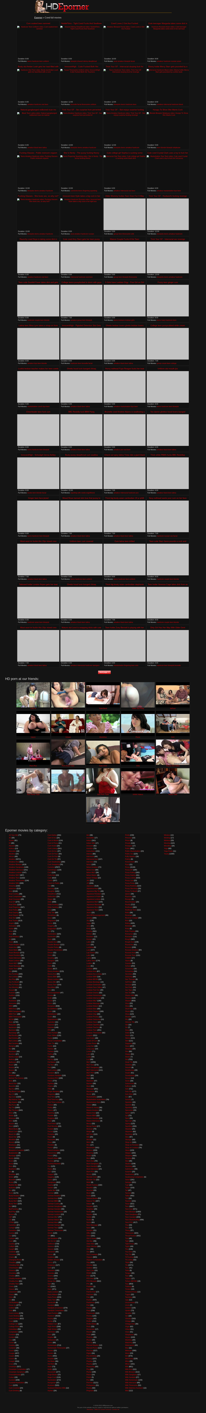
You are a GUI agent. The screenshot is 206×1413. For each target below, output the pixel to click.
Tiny (126, 1249)
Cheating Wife (14, 1265)
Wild (127, 1391)
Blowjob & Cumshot (16, 1150)
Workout (167, 840)
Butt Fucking (13, 1209)
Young (166, 854)
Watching (128, 1343)
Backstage (13, 1033)
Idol (87, 835)
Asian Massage (15, 966)
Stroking (128, 1158)
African (11, 856)
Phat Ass (89, 1337)
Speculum (129, 1110)
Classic (11, 1289)
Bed (10, 1073)
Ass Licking (13, 977)
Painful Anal (91, 1292)
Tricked (128, 1289)
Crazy (11, 1364)
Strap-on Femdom (132, 1145)
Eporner (38, 17)
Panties (89, 1300)
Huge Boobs (52, 1375)
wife (132, 234)
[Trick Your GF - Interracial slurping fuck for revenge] (125, 85)
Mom (88, 1158)
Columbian (13, 1329)
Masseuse (90, 1092)
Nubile (89, 1217)
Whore (127, 1364)
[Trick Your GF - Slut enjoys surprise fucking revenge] (125, 128)
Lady (88, 950)
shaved (80, 61)
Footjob (50, 1129)
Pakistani (89, 1294)
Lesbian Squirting (93, 1025)
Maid (88, 1078)
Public (127, 848)
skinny (85, 61)
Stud (127, 1161)
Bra (10, 1172)
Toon (127, 1276)
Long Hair (90, 1046)
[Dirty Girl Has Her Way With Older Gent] (168, 646)
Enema (50, 995)
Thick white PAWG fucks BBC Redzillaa (168, 455)
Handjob (51, 1305)
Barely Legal (13, 1057)
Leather (89, 963)
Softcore (128, 1086)
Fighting (51, 1083)
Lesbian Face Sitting (94, 987)
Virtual (127, 1329)
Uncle (127, 1305)
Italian (88, 864)
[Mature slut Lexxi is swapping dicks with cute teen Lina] (81, 646)
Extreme (51, 1027)
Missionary (90, 1148)
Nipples (89, 1214)
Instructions (90, 851)
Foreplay (51, 1134)
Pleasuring (90, 1367)
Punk (127, 864)
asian (179, 61)
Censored (12, 1254)
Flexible (51, 1116)
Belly (11, 1081)
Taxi (126, 1198)
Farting (50, 1054)
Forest (50, 1137)
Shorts (127, 1011)
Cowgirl (12, 1361)
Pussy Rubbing (131, 886)
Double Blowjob (54, 945)
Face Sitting (52, 1035)
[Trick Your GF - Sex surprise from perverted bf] (81, 128)
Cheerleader (13, 1268)
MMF (88, 1075)
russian (174, 61)
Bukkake (12, 1188)
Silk (126, 1025)
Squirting (128, 1126)
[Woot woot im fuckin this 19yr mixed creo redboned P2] (38, 646)
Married (89, 1083)
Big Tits (11, 1108)
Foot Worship (53, 1126)
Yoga (166, 848)
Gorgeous (51, 1265)
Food (50, 1121)
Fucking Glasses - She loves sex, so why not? (38, 196)
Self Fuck (128, 982)
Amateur (12, 859)
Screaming (129, 971)
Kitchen (89, 934)
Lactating (89, 947)
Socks (127, 1081)
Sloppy (127, 1054)
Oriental (89, 1265)
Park (88, 1305)
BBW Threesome (15, 1017)
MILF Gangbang (92, 1067)
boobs (29, 493)
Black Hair (13, 1137)
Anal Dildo (13, 905)
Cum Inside (52, 846)
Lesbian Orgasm (92, 1011)
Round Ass (129, 945)
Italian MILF (90, 872)
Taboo (127, 1188)
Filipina (50, 1086)
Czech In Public (54, 883)
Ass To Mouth (14, 982)
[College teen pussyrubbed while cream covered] (168, 344)
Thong (127, 1230)
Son (126, 1097)
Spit (126, 1116)
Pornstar (89, 1383)
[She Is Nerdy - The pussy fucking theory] (81, 171)
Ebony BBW (52, 977)
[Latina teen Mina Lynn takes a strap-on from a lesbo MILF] (38, 344)
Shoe (127, 1003)
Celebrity (12, 1252)
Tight (127, 1241)
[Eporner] (62, 6)
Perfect (89, 1321)
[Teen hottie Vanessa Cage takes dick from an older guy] (168, 603)
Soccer (127, 1078)
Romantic (128, 937)
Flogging (51, 1118)
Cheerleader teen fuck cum (38, 412)
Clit (10, 1300)
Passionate (90, 1313)
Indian (88, 840)
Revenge (128, 915)
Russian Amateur (131, 950)
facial (133, 61)
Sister (127, 1033)
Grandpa (51, 1273)
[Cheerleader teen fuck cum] (38, 430)
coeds (83, 493)
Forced (50, 1132)
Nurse (88, 1222)
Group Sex (52, 1281)
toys (175, 191)
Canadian (12, 1230)
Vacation (128, 1313)
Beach (11, 1065)
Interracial (90, 856)
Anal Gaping (13, 913)
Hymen (50, 1391)
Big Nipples (13, 1102)
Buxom (11, 1214)
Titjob (127, 1262)
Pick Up (89, 1343)
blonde (163, 148)
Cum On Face (53, 854)
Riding (127, 923)
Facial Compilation (55, 1041)
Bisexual (12, 1118)
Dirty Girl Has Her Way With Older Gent (167, 627)
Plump (88, 1372)
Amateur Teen (14, 878)
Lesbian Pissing (92, 1017)
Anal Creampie (14, 899)
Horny (50, 1356)
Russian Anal (130, 953)
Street (127, 1150)
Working (167, 838)
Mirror (88, 1142)
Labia (88, 942)
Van (126, 1316)
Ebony (50, 969)
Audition (12, 995)
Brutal (11, 1182)
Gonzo (50, 1262)
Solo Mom (129, 1094)
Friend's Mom (53, 1158)
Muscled (89, 1190)
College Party (14, 1327)
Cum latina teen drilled (125, 541)
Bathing (12, 1059)
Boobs (11, 1158)
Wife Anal (128, 1369)
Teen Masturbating (132, 1220)
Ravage (128, 899)
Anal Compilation (15, 897)
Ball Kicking (13, 1038)
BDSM (11, 1019)
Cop (10, 1340)
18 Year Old (13, 835)
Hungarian (52, 1383)
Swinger (128, 1182)
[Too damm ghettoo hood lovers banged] (168, 430)
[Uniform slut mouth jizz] (168, 387)
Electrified (51, 987)
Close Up (12, 1305)
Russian (128, 947)
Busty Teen (13, 1204)
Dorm (50, 939)
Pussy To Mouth (131, 891)
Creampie (12, 1367)
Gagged (51, 1174)
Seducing (128, 977)
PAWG (88, 1273)
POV (88, 1276)
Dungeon (51, 961)
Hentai (50, 1321)
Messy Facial (91, 1126)
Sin (126, 1027)
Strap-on (128, 1142)
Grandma (51, 1270)
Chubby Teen (14, 1284)
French (50, 1148)
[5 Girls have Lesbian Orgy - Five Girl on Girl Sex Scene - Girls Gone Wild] (125, 300)
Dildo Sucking (53, 907)
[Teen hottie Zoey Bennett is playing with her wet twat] (125, 646)
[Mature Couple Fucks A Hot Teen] (125, 257)
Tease (127, 1204)
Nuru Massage (92, 1225)
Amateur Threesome (16, 881)
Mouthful (89, 1188)
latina (44, 148)
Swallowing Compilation (134, 1177)
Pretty (127, 835)
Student (128, 1164)
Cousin (11, 1359)
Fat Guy (51, 1059)
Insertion (89, 848)
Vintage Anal (130, 1324)
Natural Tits (90, 1201)
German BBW (53, 1201)
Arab (10, 934)
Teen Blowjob (130, 1212)
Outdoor (89, 1268)
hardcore (35, 61)
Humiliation (52, 1380)
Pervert (89, 1332)
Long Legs (90, 1049)
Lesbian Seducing (93, 1019)
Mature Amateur (92, 1110)
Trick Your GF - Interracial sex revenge (168, 239)
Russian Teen (130, 955)
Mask (88, 1086)
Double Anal (52, 942)
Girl (49, 1236)
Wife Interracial (130, 1383)
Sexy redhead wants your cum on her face (168, 498)
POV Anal (90, 1278)
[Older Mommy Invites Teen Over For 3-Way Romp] (125, 214)
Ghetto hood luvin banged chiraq (81, 368)
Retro (127, 913)
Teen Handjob (130, 1217)
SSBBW (128, 958)
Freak (50, 1142)
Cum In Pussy (53, 843)
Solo (127, 1089)
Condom (12, 1335)
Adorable (12, 851)
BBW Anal (12, 1009)
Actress (11, 848)
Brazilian (12, 1174)
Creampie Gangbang (17, 1372)
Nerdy (88, 1212)
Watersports (129, 1345)
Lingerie (89, 1035)
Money (89, 1174)
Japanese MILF (92, 902)
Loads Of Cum (91, 1041)
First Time (51, 1097)
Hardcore (51, 1316)
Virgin (127, 1327)
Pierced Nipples (92, 1345)
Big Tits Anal (13, 1110)
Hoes (50, 1335)
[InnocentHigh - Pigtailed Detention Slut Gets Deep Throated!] (81, 344)
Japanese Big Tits (93, 891)
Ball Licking (13, 1041)
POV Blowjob (91, 1281)
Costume (12, 1348)
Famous (51, 1049)
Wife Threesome (131, 1385)
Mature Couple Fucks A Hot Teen (124, 239)
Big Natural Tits (14, 1100)
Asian (11, 942)
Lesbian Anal (91, 971)
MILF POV (90, 1073)
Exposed (51, 1025)
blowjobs (117, 104)
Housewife (52, 1372)
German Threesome (55, 1230)
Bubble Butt (13, 1185)
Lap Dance (90, 953)
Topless (128, 1278)
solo (136, 665)
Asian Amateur (14, 945)
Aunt (10, 998)
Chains (11, 1257)
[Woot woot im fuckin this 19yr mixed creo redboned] (38, 559)
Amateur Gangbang (16, 867)
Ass (10, 971)
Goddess (51, 1257)
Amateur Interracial (16, 870)
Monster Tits (91, 1180)
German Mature (54, 1220)
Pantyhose (90, 1302)
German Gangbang (55, 1206)
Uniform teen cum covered (81, 541)
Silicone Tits (129, 1022)
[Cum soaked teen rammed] (38, 41)
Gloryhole (51, 1252)
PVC (88, 1284)
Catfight (12, 1246)
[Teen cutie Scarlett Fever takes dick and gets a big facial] (38, 300)
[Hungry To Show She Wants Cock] (168, 128)
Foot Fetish (52, 1124)
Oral (88, 1252)
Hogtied (51, 1337)
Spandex (128, 1102)
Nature (89, 1204)
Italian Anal (90, 870)
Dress (50, 955)
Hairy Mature (52, 1294)
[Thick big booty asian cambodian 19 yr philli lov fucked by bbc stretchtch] (125, 516)
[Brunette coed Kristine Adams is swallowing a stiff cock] (125, 430)
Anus (11, 931)
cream (164, 363)
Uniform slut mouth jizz (168, 368)
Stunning (128, 1166)
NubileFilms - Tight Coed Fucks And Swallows (81, 23)
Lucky (88, 1057)
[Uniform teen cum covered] (81, 559)
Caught (11, 1249)
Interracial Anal (92, 859)
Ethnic (50, 1003)
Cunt (49, 872)
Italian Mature (91, 875)
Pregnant (89, 1391)
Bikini (11, 1113)
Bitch (11, 1121)
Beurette (12, 1086)
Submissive (129, 1169)
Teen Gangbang (131, 1214)
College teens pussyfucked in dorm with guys (81, 282)
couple (37, 320)
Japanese (90, 886)
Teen (127, 1206)
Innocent (89, 846)
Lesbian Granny (92, 993)
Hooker (50, 1351)
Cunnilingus (52, 870)
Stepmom (128, 1132)
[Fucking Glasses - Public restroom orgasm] (38, 171)
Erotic (50, 998)
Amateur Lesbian (15, 872)
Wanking (128, 1340)
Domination (52, 934)
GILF (49, 1172)
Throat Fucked (130, 1236)
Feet (49, 1067)
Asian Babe (13, 950)
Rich (127, 921)
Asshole (12, 993)
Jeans (88, 913)
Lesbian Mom (91, 1009)
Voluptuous (129, 1335)
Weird (127, 1353)
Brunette (12, 1180)
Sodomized (129, 1083)
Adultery (12, 854)
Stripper (128, 1153)
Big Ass (11, 1089)
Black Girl (12, 1134)
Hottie (50, 1369)
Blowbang (13, 1145)
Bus (10, 1190)
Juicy (88, 926)
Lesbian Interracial (93, 998)
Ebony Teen (52, 985)
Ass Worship (13, 987)
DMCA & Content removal (102, 1409)
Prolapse (128, 846)
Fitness (50, 1110)
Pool (88, 1380)
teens (29, 61)
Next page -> (104, 672)
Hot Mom (51, 1364)
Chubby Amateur (15, 1278)
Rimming (128, 926)
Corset (11, 1343)
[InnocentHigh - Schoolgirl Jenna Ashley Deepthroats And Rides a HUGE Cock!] (38, 473)
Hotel (50, 1367)
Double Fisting (53, 947)
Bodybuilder (13, 1153)
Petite (88, 1335)
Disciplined (52, 915)
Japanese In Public (93, 897)
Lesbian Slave (91, 1022)
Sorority (128, 1100)
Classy (11, 1294)
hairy (163, 320)
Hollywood (52, 1340)
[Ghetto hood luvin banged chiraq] (81, 387)
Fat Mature (52, 1062)
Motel (88, 1182)
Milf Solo (89, 1134)
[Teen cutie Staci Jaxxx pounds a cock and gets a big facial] (168, 559)
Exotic (50, 1017)
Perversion (90, 1329)
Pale (88, 1297)
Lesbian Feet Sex (93, 990)
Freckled (51, 1145)
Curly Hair (51, 875)
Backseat (12, 1030)
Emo (49, 990)
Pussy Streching (131, 889)
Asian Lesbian (14, 961)
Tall (126, 1190)
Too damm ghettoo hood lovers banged (167, 412)
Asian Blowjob (14, 953)
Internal (89, 854)
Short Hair (129, 1009)
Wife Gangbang (131, 1375)
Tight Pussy (129, 1244)
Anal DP (12, 902)
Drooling (51, 958)
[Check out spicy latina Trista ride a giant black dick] (125, 473)
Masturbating (91, 1097)
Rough (127, 939)
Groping (51, 1278)
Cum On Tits (52, 859)
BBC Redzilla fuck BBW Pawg (81, 412)
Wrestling (167, 846)
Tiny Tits (128, 1254)
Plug (88, 1369)
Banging (12, 1046)
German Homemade (55, 1212)
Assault (11, 990)
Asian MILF (13, 963)
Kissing (89, 931)
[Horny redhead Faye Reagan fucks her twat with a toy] (125, 387)
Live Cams (90, 1038)
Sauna (127, 961)
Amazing (12, 886)
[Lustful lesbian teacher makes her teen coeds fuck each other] (38, 387)
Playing (89, 1364)
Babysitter (12, 1025)
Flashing (51, 1113)
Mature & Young (92, 1108)
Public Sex (129, 854)
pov (122, 450)
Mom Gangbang (92, 1164)
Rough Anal (129, 942)
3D (10, 838)
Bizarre (11, 1124)
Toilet (127, 1270)
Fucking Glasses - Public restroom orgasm (38, 153)
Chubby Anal (14, 1281)
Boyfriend (12, 1169)
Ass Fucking (13, 974)
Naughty (89, 1206)
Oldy (88, 1249)
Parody (89, 1308)
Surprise (128, 1172)
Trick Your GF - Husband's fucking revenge (168, 196)
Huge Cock (52, 1377)
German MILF (53, 1217)
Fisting (50, 1108)
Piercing (89, 1351)
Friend (50, 1156)
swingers (96, 665)
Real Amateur (130, 902)
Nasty (88, 1196)
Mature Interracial (93, 1121)
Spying (127, 1124)
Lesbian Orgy (91, 1014)
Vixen (127, 1332)
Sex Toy (128, 993)
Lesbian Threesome (94, 1033)
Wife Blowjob (130, 1372)
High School (52, 1329)
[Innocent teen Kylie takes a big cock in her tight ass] (81, 214)
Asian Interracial (15, 958)
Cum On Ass (52, 851)
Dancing (51, 889)
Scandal (128, 963)
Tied (127, 1238)
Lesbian (89, 969)
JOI (87, 883)
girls (133, 320)
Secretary (128, 974)
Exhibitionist (52, 1014)
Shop (127, 1006)
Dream (50, 953)
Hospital (51, 1359)
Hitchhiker (51, 1332)
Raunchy (128, 897)
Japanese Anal (92, 889)
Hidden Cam (52, 1324)
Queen (127, 894)
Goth (49, 1268)
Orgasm (89, 1257)
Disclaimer (90, 1409)
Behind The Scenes (16, 1078)
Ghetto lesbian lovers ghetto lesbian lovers (124, 325)
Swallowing (129, 1174)
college (173, 363)
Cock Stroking (14, 1316)
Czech (50, 881)
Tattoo (127, 1196)
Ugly (127, 1300)
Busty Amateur (14, 1196)
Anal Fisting (13, 910)
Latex (88, 955)
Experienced (52, 1019)
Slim (127, 1051)
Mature (89, 1105)
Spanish (128, 1105)
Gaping (50, 1185)
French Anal (52, 1153)
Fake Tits (51, 1043)
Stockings (129, 1134)
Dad (49, 886)
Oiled (88, 1236)
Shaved (128, 1001)
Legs (88, 966)
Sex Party (128, 987)
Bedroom (12, 1075)
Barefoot (12, 1054)
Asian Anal (13, 947)
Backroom (13, 1027)
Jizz (87, 921)
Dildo (50, 902)
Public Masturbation (132, 851)
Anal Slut (12, 918)
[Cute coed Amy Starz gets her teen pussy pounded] (81, 257)
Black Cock (13, 1132)
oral (42, 104)
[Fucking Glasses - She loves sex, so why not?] (38, 214)
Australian (13, 1001)
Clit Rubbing (13, 1302)
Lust (88, 1059)
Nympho (89, 1230)
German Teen (53, 1228)
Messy (88, 1124)
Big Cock (12, 1097)
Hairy (50, 1289)
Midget (89, 1132)
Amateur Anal (14, 862)
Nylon (88, 1228)
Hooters (51, 1353)
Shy (126, 1019)
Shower (128, 1017)
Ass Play (12, 979)
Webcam (128, 1351)
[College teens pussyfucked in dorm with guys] (81, 300)
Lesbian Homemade (94, 995)
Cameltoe (12, 1225)
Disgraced (51, 921)
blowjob (74, 61)
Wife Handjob (130, 1377)
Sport (127, 1118)
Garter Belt (52, 1190)
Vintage (128, 1321)
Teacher (128, 1201)
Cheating (12, 1262)
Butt (10, 1206)
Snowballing (130, 1075)
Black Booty (13, 1129)
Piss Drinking (91, 1356)
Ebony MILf (52, 982)
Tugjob (127, 1294)
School (127, 966)
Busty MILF (13, 1201)
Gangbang (52, 1182)
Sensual (128, 985)
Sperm (127, 1113)
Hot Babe (51, 1361)
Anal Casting (14, 894)
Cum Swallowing (54, 862)
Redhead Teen (130, 910)
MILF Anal (90, 1065)
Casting (12, 1244)
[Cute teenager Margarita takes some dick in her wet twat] (168, 41)
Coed (11, 1321)
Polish (88, 1377)
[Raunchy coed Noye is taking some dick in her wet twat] (38, 257)
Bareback (12, 1051)
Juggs (88, 923)
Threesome (129, 1233)
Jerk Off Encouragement (95, 915)
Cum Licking (52, 848)
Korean (89, 939)
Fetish (50, 1081)
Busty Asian (13, 1198)
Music (88, 1193)
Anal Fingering (14, 907)
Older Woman (91, 1246)
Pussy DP (129, 870)
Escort (50, 1001)
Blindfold (12, 1140)
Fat (49, 1057)
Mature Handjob (92, 1118)
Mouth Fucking (92, 1185)
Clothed (12, 1308)
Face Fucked (52, 1033)
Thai (127, 1225)
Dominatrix (52, 937)
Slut (126, 1059)
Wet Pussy (129, 1359)
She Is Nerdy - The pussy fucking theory (81, 153)
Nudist (88, 1220)
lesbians (121, 320)
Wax (127, 1348)
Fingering (51, 1094)
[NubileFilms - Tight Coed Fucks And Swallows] (81, 41)
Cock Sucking (14, 1319)
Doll (49, 931)
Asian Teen (13, 969)
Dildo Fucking (53, 905)
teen (41, 61)
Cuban (11, 1377)
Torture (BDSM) (131, 1281)
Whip (127, 1361)
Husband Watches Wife (56, 1388)
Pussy (127, 867)
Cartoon (12, 1238)
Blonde (11, 1142)
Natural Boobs (91, 1198)
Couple (11, 1356)
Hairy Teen (52, 1300)
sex (171, 536)
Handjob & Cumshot (55, 1308)
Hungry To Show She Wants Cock (168, 110)
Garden (50, 1188)
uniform (46, 61)
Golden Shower (54, 1260)
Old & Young (91, 1238)
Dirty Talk (51, 913)
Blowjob (12, 1148)
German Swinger (54, 1225)
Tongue (128, 1273)
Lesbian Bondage (93, 982)
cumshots (74, 191)
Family (50, 1046)
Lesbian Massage (93, 1003)
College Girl (13, 1324)
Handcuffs (51, 1302)
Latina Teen (90, 961)
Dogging (51, 926)
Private (127, 843)
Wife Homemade (131, 1380)
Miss (88, 1145)
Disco (50, 918)
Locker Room (91, 1043)
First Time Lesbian (55, 1102)
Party (88, 1311)
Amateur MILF (14, 875)
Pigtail (88, 1353)
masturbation (169, 191)
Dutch (50, 963)
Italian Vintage (91, 878)
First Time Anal (53, 1100)
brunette (74, 104)
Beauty (11, 1067)
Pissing (89, 1359)
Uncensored (130, 1302)
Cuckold (12, 1380)
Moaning (89, 1153)
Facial (50, 1038)
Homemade (52, 1345)
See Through (130, 979)
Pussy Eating (130, 872)
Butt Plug (12, 1212)
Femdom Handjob (54, 1075)
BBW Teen (13, 1014)
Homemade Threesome (57, 1348)
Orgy (88, 1262)
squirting (74, 493)
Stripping (128, 1156)
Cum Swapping (53, 864)
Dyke (50, 966)
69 (10, 843)
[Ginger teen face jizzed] (38, 516)
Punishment (129, 862)
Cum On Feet (53, 856)
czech (40, 407)
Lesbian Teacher (92, 1027)
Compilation (13, 1332)
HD (49, 1286)
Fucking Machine (54, 1164)
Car (10, 1236)
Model (88, 1156)
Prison (127, 840)
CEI (10, 1220)
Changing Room (15, 1260)
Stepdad (128, 1129)
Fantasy (51, 1051)
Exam (50, 1011)
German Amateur (54, 1196)
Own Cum (90, 1270)
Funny (50, 1169)
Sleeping (128, 1049)
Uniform (128, 1308)
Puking (127, 859)
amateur (121, 61)
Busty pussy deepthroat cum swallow (81, 455)
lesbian (128, 320)
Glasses (51, 1249)
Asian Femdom (14, 955)
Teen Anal (129, 1209)
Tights (127, 1246)
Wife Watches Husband (134, 1388)
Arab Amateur (14, 937)
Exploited (51, 1022)
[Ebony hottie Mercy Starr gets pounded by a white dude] (168, 85)
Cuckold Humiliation (16, 1383)
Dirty (49, 910)
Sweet (127, 1180)
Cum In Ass (52, 838)
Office (88, 1233)
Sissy (127, 1030)
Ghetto (50, 1233)
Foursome (51, 1140)
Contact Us (115, 1409)
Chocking (12, 1273)
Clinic (11, 1297)
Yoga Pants (168, 851)
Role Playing (130, 931)
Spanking (128, 1108)
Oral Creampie (92, 1254)
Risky (127, 929)
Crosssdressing (15, 1375)
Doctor (50, 923)
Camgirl (12, 1228)
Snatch (127, 1073)
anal (115, 61)
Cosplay (12, 1345)
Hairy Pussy (52, 1297)
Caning (11, 1233)
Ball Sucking (13, 1043)
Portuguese (90, 1385)
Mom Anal (90, 1161)
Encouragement (54, 993)
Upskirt (127, 1311)
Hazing (50, 1319)
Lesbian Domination (94, 985)
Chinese (12, 1270)
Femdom (51, 1073)
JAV (87, 881)
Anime (11, 929)
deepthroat (92, 61)
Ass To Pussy (14, 985)
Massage (89, 1089)
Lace (88, 945)
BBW (11, 1006)
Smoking (128, 1065)
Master (89, 1094)
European (51, 1006)
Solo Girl (128, 1092)
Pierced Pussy (91, 1348)
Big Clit (11, 1094)
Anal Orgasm (14, 915)
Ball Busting (13, 1035)
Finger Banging (53, 1092)
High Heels (52, 1327)
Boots (11, 1161)
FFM (49, 1030)
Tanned (128, 1193)
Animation (13, 926)
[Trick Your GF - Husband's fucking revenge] (168, 214)
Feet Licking (52, 1070)
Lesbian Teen (91, 1030)
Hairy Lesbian (53, 1292)
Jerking (89, 918)
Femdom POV (53, 1078)
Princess (128, 838)
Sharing (128, 998)
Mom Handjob (91, 1166)
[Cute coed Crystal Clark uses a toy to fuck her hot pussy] (168, 171)
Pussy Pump (130, 883)
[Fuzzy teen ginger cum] (168, 300)
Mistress (89, 1150)
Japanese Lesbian (93, 899)
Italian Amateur (92, 867)
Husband (51, 1385)
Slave (127, 1046)
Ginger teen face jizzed (38, 498)
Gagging (51, 1177)
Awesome (12, 1003)
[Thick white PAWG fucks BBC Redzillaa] (168, 473)
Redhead (128, 907)
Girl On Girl (52, 1241)
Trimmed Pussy (131, 1292)
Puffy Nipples (130, 856)
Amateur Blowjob (15, 864)
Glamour (51, 1246)
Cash (11, 1241)
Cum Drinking (14, 1391)
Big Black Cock (14, 1092)
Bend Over (13, 1083)
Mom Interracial (92, 1169)
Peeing (89, 1316)
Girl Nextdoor (53, 1238)
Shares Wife (129, 995)
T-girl (127, 1185)
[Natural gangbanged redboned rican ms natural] (38, 128)
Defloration (52, 897)
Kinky (88, 929)
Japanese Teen (92, 910)
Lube (88, 1054)
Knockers (90, 937)
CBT (10, 1217)
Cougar (12, 1353)
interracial (167, 104)
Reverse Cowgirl (131, 918)
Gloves (50, 1254)
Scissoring (129, 969)
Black (11, 1126)
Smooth (128, 1067)
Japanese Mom (92, 907)
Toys (127, 1284)
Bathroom (12, 1062)
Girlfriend (51, 1244)
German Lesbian (54, 1214)
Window (167, 835)
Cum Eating (52, 835)
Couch (11, 1351)
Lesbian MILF (91, 1001)
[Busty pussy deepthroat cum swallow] (81, 473)
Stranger (128, 1140)
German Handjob (54, 1209)
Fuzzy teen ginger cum (168, 282)
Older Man (90, 1244)
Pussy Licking (130, 878)
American (12, 889)
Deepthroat (52, 894)
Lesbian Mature (92, 1006)
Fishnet (50, 1105)
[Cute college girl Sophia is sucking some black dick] (125, 171)
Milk (88, 1137)
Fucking (51, 1161)
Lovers (89, 1051)
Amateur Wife (14, 883)
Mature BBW (91, 1116)
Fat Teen (51, 1065)
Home (50, 1343)
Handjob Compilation (56, 1311)
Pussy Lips (129, 881)
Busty (11, 1193)
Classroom (13, 1292)
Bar (10, 1049)
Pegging (89, 1319)
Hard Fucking (53, 1313)
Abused (12, 846)
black (181, 104)
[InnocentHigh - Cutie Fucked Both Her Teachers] (81, 85)
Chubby (12, 1276)
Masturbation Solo (93, 1102)
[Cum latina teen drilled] (125, 559)
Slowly (127, 1057)
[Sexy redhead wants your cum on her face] (168, 516)
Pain (88, 1289)
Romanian (129, 934)
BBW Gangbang (15, 1011)
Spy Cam (128, 1121)
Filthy (50, 1089)
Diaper (50, 899)
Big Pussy (12, 1105)
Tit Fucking (129, 1257)
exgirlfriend (90, 493)
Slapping (128, 1043)
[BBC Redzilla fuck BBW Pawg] (81, 430)
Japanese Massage (93, 905)
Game (50, 1180)
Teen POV (129, 1222)
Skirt (127, 1041)
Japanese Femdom (93, 894)
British (11, 1177)
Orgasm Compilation (94, 1260)
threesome (86, 104)
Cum (10, 1385)
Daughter (51, 891)
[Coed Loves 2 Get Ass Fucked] (125, 41)
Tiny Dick (128, 1252)
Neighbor (90, 1209)
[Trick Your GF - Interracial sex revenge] (168, 257)
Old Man (89, 1241)
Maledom (90, 1081)
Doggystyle (52, 929)
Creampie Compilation (17, 1369)
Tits (126, 1265)
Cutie (50, 878)
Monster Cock (91, 1177)
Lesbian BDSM (92, 979)
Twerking (128, 1297)
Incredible (90, 838)
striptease (176, 148)
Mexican (89, 1129)
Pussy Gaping (130, 875)
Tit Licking (129, 1260)
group (116, 234)
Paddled (89, 1286)
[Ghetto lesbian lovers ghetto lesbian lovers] (125, 344)
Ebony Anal (52, 974)
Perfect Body (91, 1324)
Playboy (89, 1361)
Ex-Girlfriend (52, 1009)
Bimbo (11, 1116)
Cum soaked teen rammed (38, 23)
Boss (11, 1166)
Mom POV (90, 1172)
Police (88, 1375)
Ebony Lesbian (53, 979)
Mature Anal (91, 1113)
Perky (88, 1327)
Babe (11, 1022)
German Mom (53, 1222)
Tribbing (128, 1286)
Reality (127, 905)
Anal (10, 891)
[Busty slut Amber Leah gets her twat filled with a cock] (38, 85)
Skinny (127, 1038)
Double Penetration (55, 950)
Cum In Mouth (53, 840)
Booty (11, 1164)
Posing (89, 1388)
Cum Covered (14, 1388)
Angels (11, 923)
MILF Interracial (92, 1070)
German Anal (53, 1198)
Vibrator (128, 1319)
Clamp (11, 1286)
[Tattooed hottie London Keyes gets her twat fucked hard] (38, 603)
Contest (12, 1337)
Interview (89, 862)
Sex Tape (128, 990)
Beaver (11, 1070)
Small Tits (129, 1062)
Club (10, 1311)
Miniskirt (89, 1140)
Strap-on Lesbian (131, 1148)
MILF (88, 1062)
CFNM (11, 1222)
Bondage (12, 1156)
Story (127, 1137)
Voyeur (127, 1337)
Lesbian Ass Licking (94, 974)
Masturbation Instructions (96, 1100)
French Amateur (54, 1150)
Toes (127, 1268)
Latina (88, 958)
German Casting (54, 1204)
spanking (93, 191)
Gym (49, 1284)
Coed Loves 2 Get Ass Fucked (124, 23)
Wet (126, 1356)
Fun (49, 1166)
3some (11, 840)
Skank (127, 1035)
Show (127, 1014)
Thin (127, 1228)
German (51, 1193)
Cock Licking (14, 1313)
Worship (167, 843)
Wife (127, 1367)
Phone (89, 1340)
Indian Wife (90, 843)
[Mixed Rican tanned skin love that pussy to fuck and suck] (81, 516)
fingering (86, 191)
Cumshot (51, 867)
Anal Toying (13, 921)
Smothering (129, 1070)
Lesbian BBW (91, 977)
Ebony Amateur (53, 971)
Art (10, 939)
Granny (50, 1276)
